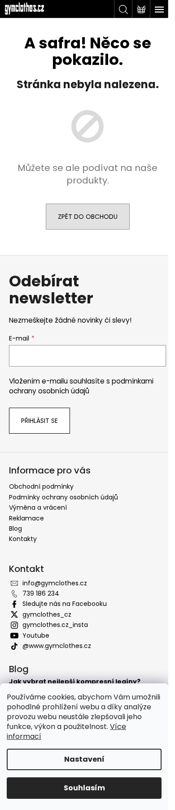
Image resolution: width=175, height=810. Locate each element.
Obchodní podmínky (41, 486)
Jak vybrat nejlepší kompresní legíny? (74, 681)
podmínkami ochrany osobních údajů (81, 386)
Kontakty (23, 538)
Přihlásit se (39, 420)
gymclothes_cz (46, 614)
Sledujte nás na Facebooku (64, 603)
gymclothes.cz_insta (55, 624)
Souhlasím (84, 788)
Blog (15, 528)
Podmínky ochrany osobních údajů (63, 497)
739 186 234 (40, 593)
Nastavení (84, 759)
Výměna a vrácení (38, 507)
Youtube (35, 635)
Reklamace (26, 518)
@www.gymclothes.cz (56, 645)
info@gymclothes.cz (54, 583)
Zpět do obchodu (88, 216)
